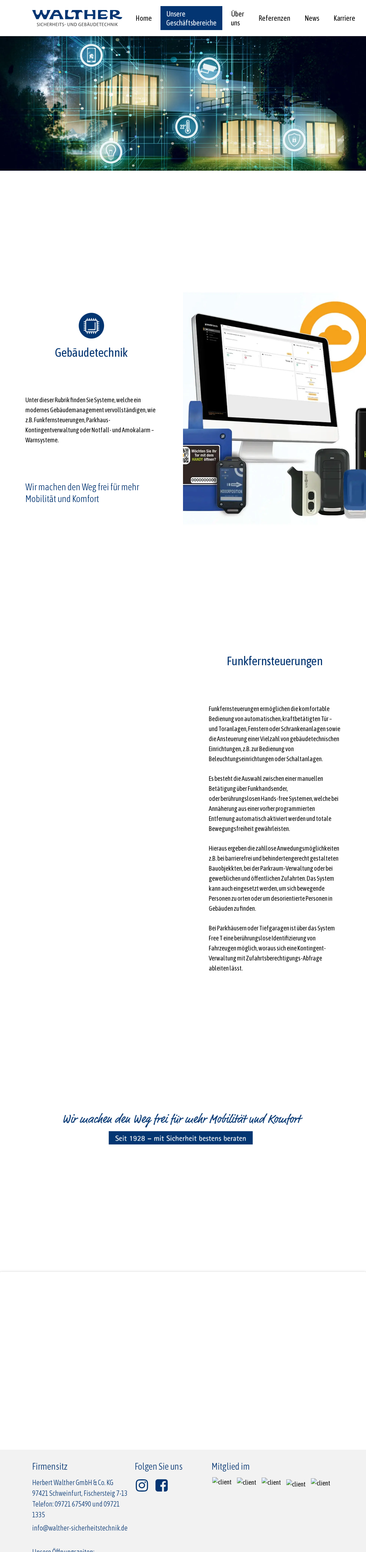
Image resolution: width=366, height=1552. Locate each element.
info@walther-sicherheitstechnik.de (80, 1528)
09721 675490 (73, 1504)
